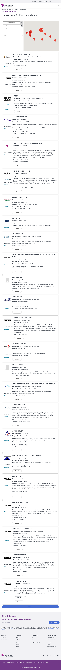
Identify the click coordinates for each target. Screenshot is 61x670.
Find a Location (4, 640)
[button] (30, 35)
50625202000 (8, 63)
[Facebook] (47, 655)
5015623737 (8, 84)
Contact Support (4, 639)
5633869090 (8, 464)
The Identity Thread (36, 642)
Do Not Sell (15, 664)
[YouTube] (58, 655)
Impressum (18, 649)
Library (48, 644)
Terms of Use (51, 628)
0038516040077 (9, 327)
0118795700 (8, 393)
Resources (49, 642)
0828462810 (8, 414)
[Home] (7, 5)
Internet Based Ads (20, 662)
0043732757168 (9, 590)
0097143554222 (9, 107)
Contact (17, 69)
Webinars (18, 648)
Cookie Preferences (7, 664)
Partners (18, 640)
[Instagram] (51, 655)
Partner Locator (23, 9)
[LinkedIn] (54, 655)
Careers (18, 642)
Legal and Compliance (51, 646)
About (17, 637)
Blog (50, 1)
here (12, 628)
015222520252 (8, 564)
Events (17, 646)
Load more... (30, 606)
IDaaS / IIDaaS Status (51, 637)
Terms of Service (29, 662)
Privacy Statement (10, 662)
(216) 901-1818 (8, 182)
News (33, 639)
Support (18, 639)
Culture (17, 644)
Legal (4, 662)
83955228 (7, 243)
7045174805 (8, 306)
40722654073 (8, 152)
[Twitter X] (44, 655)
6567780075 (8, 355)
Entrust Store (49, 640)
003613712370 (8, 538)
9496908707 (8, 126)
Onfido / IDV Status (51, 639)
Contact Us (3, 637)
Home (2, 9)
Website (7, 66)
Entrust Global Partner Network (11, 9)
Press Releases (35, 640)
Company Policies (44, 662)
